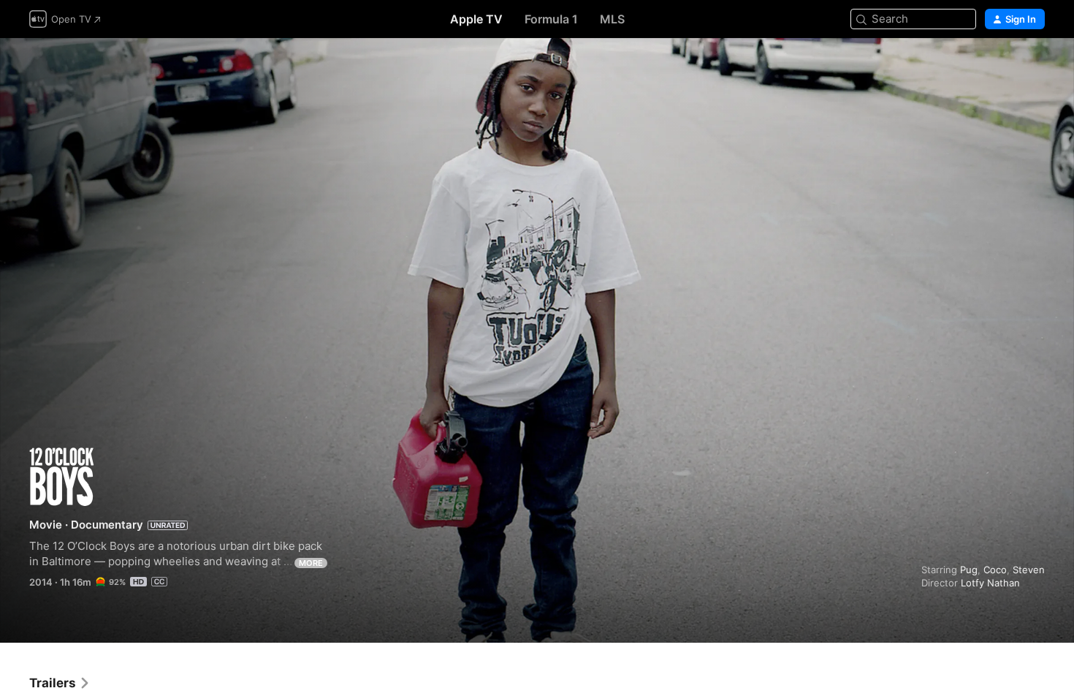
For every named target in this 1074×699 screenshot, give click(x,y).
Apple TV (476, 19)
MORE (311, 563)
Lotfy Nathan (990, 583)
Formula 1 (551, 19)
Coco (995, 569)
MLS (612, 19)
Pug (969, 569)
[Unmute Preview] (1034, 67)
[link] (60, 683)
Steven (1029, 569)
